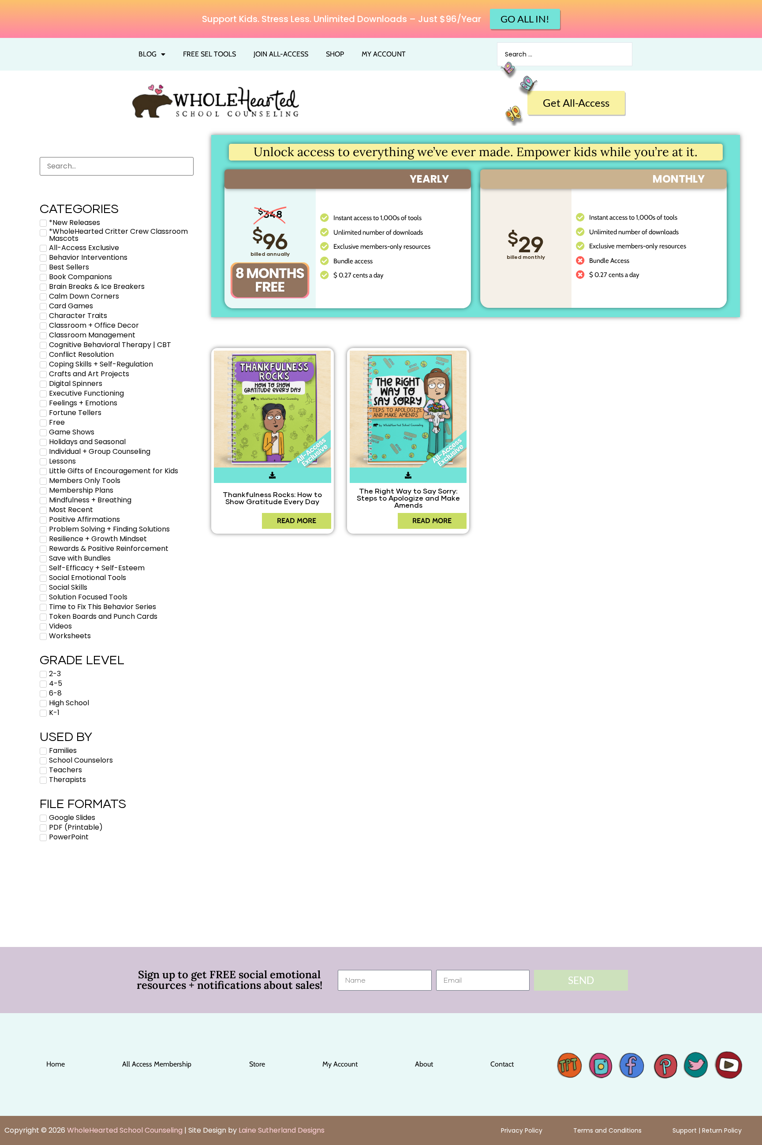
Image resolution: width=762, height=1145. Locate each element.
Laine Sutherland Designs (282, 1130)
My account (384, 54)
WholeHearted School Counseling (125, 1130)
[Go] (564, 1062)
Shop (335, 54)
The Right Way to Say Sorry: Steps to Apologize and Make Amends (407, 497)
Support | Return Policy (707, 1130)
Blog (147, 54)
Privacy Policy (521, 1130)
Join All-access (281, 54)
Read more (296, 520)
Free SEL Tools (209, 54)
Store (257, 1064)
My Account (340, 1064)
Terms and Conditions (607, 1130)
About (424, 1064)
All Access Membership (156, 1064)
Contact (502, 1064)
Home (55, 1064)
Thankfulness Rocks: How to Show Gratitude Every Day (272, 497)
